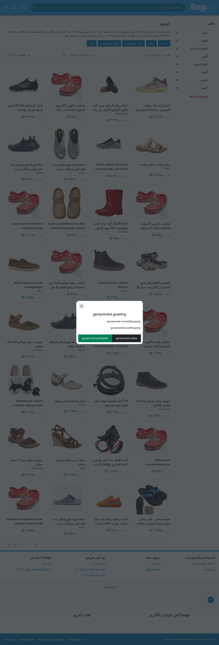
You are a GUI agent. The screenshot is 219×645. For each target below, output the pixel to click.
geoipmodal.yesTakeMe (95, 338)
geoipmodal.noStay (126, 338)
